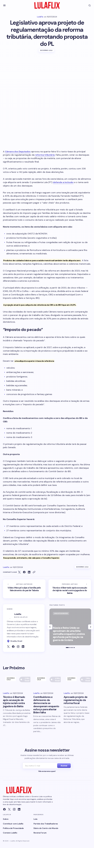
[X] (9, 809)
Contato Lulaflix (10, 832)
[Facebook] (4, 809)
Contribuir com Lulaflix (13, 823)
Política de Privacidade (13, 828)
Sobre (5, 819)
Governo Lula (46, 50)
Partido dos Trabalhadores (46, 823)
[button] (4, 5)
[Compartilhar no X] (19, 572)
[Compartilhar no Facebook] (24, 572)
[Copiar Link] (34, 572)
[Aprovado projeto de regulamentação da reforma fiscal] (77, 682)
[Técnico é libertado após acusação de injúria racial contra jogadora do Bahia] (69, 588)
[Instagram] (14, 809)
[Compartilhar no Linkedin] (29, 572)
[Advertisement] (47, 74)
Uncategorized (61, 613)
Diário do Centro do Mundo (46, 828)
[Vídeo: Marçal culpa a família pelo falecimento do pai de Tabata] (24, 588)
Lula (35, 819)
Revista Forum (40, 832)
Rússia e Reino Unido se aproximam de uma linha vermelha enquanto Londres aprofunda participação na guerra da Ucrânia (69, 634)
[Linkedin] (19, 809)
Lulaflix (17, 614)
